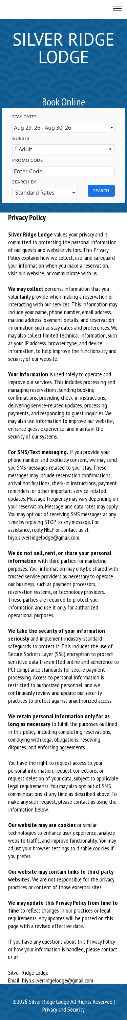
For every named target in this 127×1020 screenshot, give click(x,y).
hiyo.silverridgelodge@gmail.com (43, 537)
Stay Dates (24, 117)
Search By (24, 182)
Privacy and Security (63, 1009)
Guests (20, 138)
